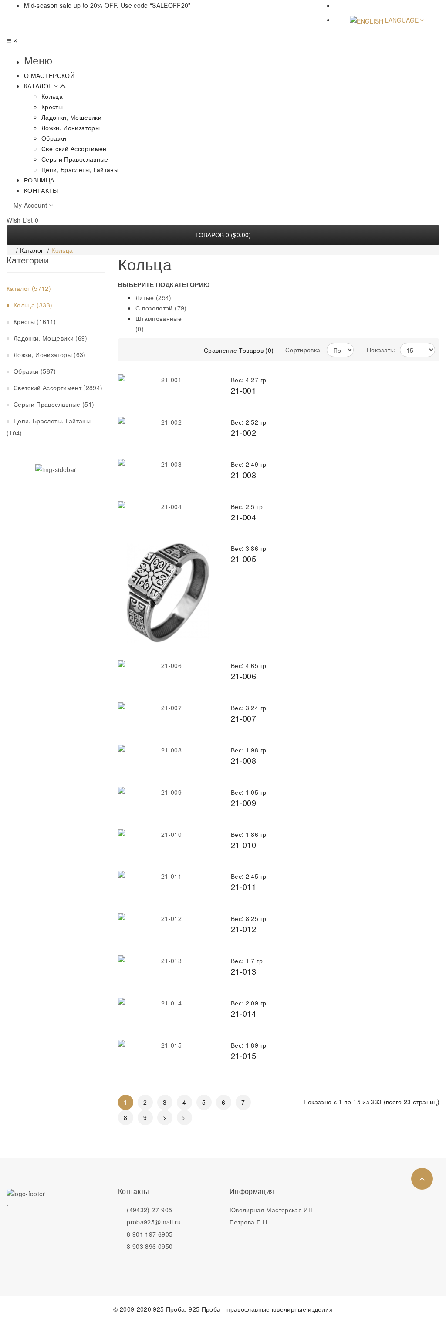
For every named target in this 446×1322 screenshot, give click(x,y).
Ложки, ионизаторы (48, 354)
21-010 (243, 844)
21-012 (243, 928)
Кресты (34, 321)
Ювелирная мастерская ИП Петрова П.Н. (271, 1215)
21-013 (243, 971)
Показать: (381, 349)
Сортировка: (303, 349)
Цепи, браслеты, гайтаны (50, 426)
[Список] (173, 350)
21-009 (243, 802)
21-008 (243, 760)
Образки (34, 371)
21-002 (243, 432)
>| (184, 1117)
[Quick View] (202, 558)
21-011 (243, 886)
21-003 (243, 474)
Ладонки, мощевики (49, 338)
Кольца (62, 250)
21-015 (243, 1055)
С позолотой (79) (161, 308)
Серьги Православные (53, 404)
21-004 (243, 517)
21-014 (243, 1013)
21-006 (243, 675)
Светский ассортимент (57, 387)
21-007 (243, 718)
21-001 (243, 390)
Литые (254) (153, 297)
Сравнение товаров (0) (239, 350)
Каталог (31, 250)
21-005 (243, 558)
